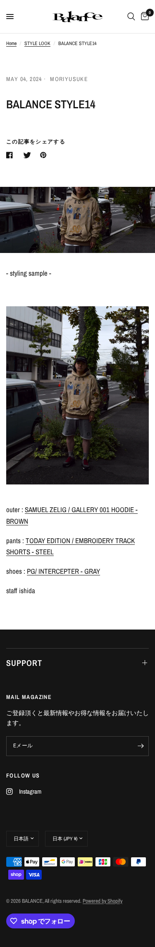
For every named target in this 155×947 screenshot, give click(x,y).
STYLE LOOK (37, 43)
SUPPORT (24, 662)
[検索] (131, 16)
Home (11, 43)
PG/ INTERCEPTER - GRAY (63, 571)
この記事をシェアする (35, 141)
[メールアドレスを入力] (140, 746)
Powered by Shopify (102, 900)
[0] (143, 16)
